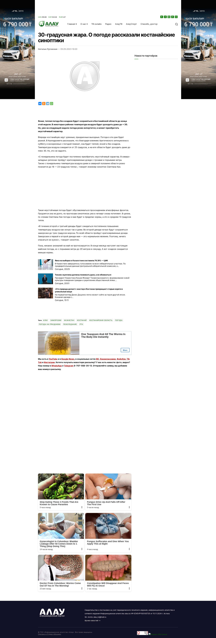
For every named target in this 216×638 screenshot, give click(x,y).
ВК (97, 359)
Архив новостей (91, 620)
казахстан (69, 320)
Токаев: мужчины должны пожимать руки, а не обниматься (83, 275)
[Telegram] (47, 103)
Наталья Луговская (47, 49)
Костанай (81, 320)
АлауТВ (118, 24)
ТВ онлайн (96, 24)
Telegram (68, 365)
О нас (83, 24)
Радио (108, 24)
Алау (45, 320)
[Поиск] (176, 24)
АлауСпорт (131, 24)
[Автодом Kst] (17, 319)
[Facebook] (173, 17)
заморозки (55, 320)
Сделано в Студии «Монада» (49, 634)
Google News (67, 359)
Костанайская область (100, 320)
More (125, 350)
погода (118, 320)
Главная (71, 24)
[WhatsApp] (51, 103)
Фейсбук (121, 359)
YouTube (53, 359)
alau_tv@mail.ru (100, 617)
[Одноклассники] (165, 17)
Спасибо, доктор (149, 24)
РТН (81, 324)
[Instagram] (169, 17)
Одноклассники (108, 359)
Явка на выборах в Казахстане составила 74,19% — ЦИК (81, 260)
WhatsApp (56, 365)
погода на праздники (49, 324)
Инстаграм (49, 362)
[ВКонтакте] (162, 17)
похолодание (70, 324)
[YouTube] (176, 17)
